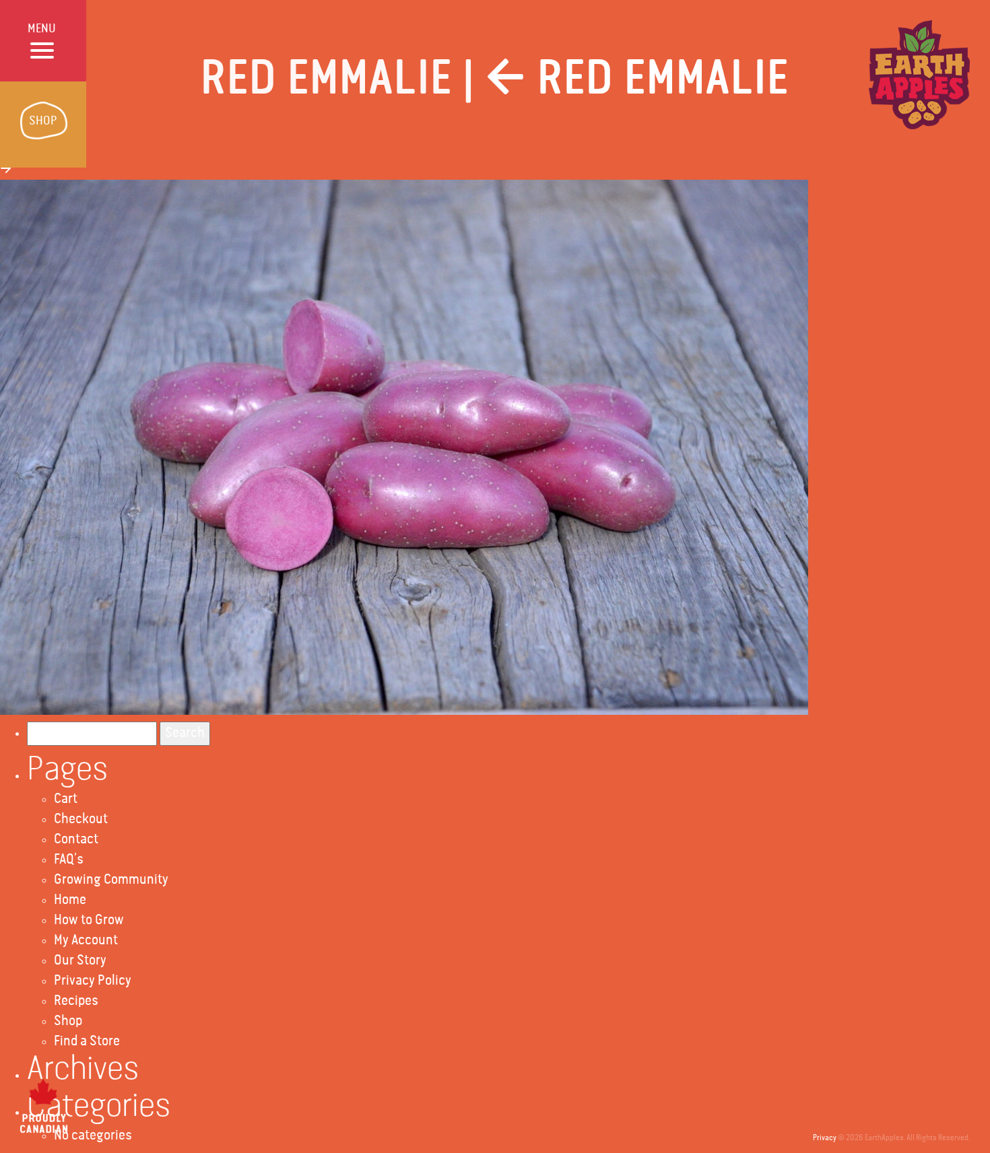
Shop (68, 1021)
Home (70, 900)
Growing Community (111, 880)
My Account (86, 941)
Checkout (81, 819)
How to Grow (89, 920)
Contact (76, 840)
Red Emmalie (637, 79)
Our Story (80, 961)
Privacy (824, 1138)
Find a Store (87, 1042)
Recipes (76, 1001)
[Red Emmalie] (404, 447)
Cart (65, 799)
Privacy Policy (92, 981)
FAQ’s (69, 860)
